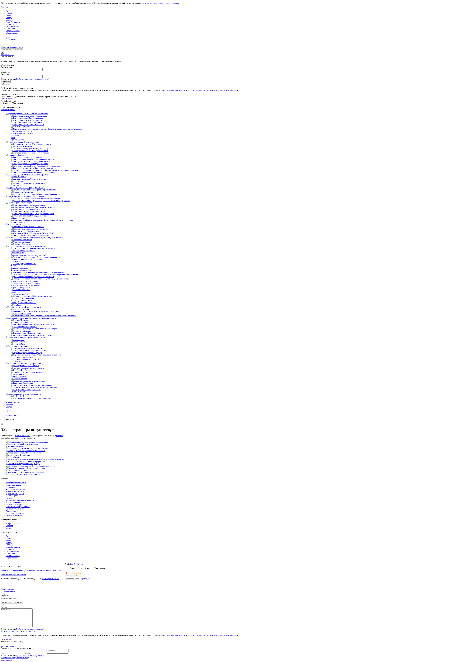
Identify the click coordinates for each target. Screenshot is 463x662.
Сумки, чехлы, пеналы (35, 468)
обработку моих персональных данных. (31, 79)
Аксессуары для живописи (22, 357)
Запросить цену (22, 658)
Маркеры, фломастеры (35, 451)
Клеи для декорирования (21, 270)
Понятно (4, 7)
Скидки (9, 407)
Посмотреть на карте (50, 579)
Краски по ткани (17, 253)
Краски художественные (38, 442)
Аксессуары (22, 470)
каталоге (59, 436)
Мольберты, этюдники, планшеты (50, 459)
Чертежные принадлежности (43, 466)
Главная (9, 11)
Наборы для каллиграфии (21, 301)
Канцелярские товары (35, 472)
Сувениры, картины (32, 475)
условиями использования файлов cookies (161, 3)
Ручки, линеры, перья (34, 453)
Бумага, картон (26, 455)
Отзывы (9, 13)
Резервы (14, 266)
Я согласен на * (23, 629)
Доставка (9, 20)
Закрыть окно (6, 99)
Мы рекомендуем (13, 402)
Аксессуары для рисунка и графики (25, 359)
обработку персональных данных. (29, 629)
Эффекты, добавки (18, 140)
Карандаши (22, 446)
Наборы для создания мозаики (23, 303)
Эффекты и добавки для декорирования (27, 259)
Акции (8, 15)
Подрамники (16, 361)
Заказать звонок (7, 55)
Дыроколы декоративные (21, 287)
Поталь (14, 292)
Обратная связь (12, 33)
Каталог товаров (8, 110)
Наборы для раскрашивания (22, 298)
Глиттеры (14, 261)
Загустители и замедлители (22, 133)
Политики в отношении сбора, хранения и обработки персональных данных (213, 90)
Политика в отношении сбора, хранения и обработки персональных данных (32, 570)
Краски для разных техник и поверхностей (28, 255)
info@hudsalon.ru (77, 564)
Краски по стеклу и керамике (23, 251)
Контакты (10, 24)
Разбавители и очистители (21, 131)
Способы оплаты (13, 22)
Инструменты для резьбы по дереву (25, 283)
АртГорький (86, 579)
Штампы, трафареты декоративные (25, 285)
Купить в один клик (27, 631)
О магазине (10, 29)
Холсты (17, 457)
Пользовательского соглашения (175, 90)
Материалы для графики (38, 448)
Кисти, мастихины (31, 444)
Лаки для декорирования (21, 268)
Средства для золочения (20, 294)
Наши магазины (12, 26)
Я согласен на (26, 79)
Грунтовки (15, 135)
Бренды (9, 18)
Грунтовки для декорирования (23, 264)
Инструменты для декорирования (24, 281)
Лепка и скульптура (32, 464)
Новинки (9, 405)
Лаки (13, 138)
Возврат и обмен (13, 31)
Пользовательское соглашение (13, 575)
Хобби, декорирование (35, 461)
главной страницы (22, 436)
